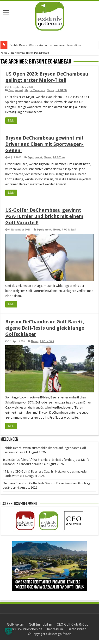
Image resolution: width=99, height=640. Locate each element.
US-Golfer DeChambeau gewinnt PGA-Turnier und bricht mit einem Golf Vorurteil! (44, 216)
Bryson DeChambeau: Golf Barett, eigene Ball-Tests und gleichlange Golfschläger (45, 328)
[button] (8, 631)
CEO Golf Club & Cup (72, 624)
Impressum (55, 629)
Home (3, 52)
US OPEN (61, 90)
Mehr (11, 120)
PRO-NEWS (69, 229)
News (50, 90)
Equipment (15, 90)
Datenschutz (77, 629)
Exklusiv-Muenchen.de (25, 629)
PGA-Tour (59, 157)
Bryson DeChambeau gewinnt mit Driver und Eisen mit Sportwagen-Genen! (44, 144)
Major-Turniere (35, 90)
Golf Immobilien (40, 624)
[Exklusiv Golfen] (49, 15)
